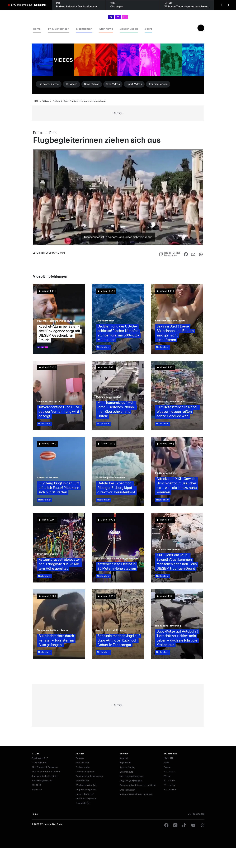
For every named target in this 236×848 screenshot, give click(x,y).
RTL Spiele (169, 772)
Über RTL (168, 758)
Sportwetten (82, 763)
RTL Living (169, 785)
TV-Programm (39, 763)
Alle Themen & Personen (45, 767)
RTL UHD (36, 785)
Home (35, 814)
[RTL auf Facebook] (166, 825)
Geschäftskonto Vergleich (89, 776)
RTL (36, 101)
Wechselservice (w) (86, 785)
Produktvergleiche (85, 772)
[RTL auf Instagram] (175, 825)
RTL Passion (170, 790)
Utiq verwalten (127, 790)
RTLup (167, 776)
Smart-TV (37, 790)
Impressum (125, 763)
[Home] (118, 17)
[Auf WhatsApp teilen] (201, 254)
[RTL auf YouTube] (193, 825)
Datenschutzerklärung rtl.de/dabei (138, 785)
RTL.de (35, 754)
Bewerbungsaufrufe (42, 781)
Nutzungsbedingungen (131, 776)
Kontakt (124, 758)
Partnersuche (83, 767)
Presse (167, 767)
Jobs (166, 763)
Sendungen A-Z (40, 758)
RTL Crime (169, 781)
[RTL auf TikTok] (184, 825)
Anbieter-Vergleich (86, 799)
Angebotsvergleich (86, 790)
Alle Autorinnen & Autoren (46, 772)
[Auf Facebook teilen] (186, 254)
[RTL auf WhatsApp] (202, 825)
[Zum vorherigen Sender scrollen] (221, 5)
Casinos (80, 758)
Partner (80, 754)
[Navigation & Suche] (200, 28)
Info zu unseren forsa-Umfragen (136, 794)
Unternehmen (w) (85, 794)
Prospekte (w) (83, 803)
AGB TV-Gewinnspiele (131, 781)
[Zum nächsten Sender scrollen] (228, 5)
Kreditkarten (82, 781)
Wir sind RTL (170, 754)
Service (124, 754)
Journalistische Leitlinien (45, 776)
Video (46, 101)
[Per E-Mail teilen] (193, 254)
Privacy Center (127, 767)
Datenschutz (126, 772)
